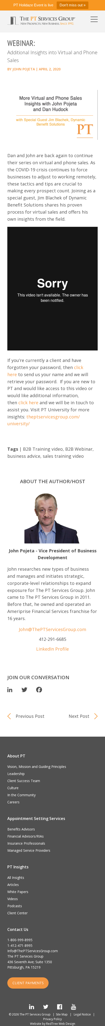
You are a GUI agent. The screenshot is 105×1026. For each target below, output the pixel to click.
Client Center (17, 913)
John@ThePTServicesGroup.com (52, 629)
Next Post (79, 716)
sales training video (63, 456)
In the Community (21, 795)
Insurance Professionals (26, 843)
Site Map (62, 1014)
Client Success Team (23, 780)
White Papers (17, 891)
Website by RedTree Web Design (52, 1024)
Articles (13, 884)
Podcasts (14, 906)
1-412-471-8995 (19, 945)
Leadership (16, 773)
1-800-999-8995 (19, 940)
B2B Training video (43, 449)
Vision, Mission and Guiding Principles (36, 766)
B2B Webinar (79, 449)
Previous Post (30, 716)
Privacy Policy (52, 1019)
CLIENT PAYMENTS (28, 983)
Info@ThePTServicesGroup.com (32, 951)
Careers (13, 802)
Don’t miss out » (72, 5)
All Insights (15, 877)
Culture (13, 788)
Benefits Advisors (21, 829)
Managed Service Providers (28, 850)
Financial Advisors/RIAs (25, 836)
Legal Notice (82, 1014)
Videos (12, 898)
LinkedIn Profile (52, 649)
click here (28, 402)
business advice (23, 456)
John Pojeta (23, 69)
